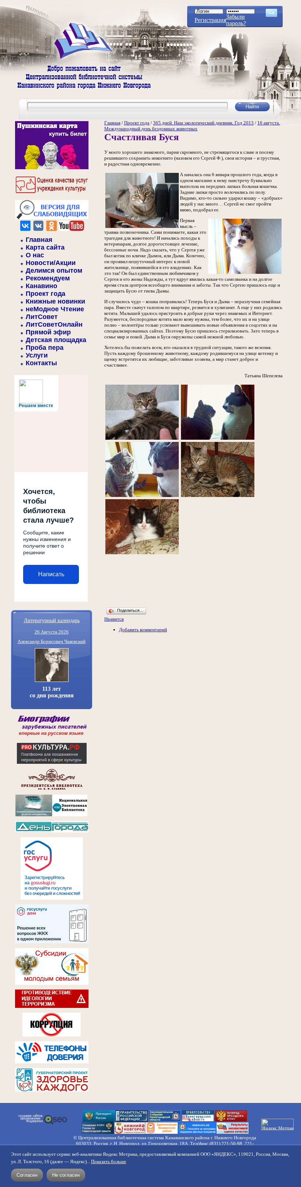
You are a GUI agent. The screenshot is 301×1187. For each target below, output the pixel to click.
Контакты (41, 363)
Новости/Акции (51, 262)
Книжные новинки (55, 301)
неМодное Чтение (55, 309)
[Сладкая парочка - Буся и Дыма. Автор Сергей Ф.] (142, 496)
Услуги (37, 355)
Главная (39, 239)
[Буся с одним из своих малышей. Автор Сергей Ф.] (217, 496)
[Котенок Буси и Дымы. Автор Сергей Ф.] (142, 553)
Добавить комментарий (143, 629)
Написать (51, 574)
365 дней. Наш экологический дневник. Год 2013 (203, 123)
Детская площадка (56, 340)
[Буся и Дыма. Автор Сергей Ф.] (217, 439)
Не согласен (66, 1175)
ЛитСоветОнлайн (54, 324)
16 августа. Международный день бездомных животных (192, 125)
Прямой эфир (48, 332)
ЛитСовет (42, 316)
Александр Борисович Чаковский (52, 641)
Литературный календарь (52, 620)
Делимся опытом (54, 270)
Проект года (45, 293)
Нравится (114, 619)
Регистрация (210, 20)
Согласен (27, 1175)
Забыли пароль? (236, 20)
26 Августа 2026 (52, 632)
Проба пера (45, 347)
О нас (35, 255)
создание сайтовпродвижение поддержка (30, 1118)
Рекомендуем (48, 278)
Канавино (41, 286)
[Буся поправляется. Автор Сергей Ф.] (142, 439)
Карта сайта (45, 247)
